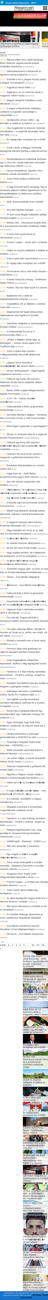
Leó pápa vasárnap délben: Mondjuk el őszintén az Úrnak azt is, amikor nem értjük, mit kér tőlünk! (23, 632)
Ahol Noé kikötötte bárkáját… (21, 210)
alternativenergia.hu (25, 218)
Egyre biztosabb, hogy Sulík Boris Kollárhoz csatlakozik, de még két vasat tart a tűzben (22, 725)
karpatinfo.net (5, 518)
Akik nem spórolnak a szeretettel (23, 846)
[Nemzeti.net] (24, 8)
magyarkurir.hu (28, 67)
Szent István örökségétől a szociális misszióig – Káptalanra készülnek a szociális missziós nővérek (22, 865)
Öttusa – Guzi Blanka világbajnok (23, 577)
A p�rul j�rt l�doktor (18, 538)
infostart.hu (32, 75)
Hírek (2, 52)
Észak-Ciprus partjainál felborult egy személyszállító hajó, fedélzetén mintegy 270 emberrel (22, 714)
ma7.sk (33, 88)
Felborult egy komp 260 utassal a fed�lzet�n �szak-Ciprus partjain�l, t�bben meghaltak (23, 445)
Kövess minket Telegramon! (17, 3)
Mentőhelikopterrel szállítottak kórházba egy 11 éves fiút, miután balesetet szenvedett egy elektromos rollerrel (23, 162)
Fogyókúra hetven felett (18, 87)
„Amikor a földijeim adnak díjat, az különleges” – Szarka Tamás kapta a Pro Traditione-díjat (20, 343)
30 (43, 945)
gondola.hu (14, 104)
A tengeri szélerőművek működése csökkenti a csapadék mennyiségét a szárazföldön (20, 111)
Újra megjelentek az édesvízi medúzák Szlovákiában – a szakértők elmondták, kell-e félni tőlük (22, 131)
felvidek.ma (29, 83)
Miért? (34, 3)
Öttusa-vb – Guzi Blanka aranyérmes (25, 934)
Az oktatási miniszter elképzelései (23, 543)
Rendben (36, 1295)
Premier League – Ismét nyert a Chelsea (27, 242)
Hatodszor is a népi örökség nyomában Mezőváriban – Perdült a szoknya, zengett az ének (22, 675)
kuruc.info (39, 366)
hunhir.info (41, 548)
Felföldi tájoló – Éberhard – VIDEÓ (24, 841)
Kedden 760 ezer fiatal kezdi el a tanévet (27, 287)
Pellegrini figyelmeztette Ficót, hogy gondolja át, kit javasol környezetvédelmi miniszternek (21, 833)
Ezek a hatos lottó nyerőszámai (22, 258)
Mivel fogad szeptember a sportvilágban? (27, 426)
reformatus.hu (5, 850)
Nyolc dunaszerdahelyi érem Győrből (25, 201)
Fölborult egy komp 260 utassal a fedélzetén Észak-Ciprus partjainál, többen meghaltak (21, 382)
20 (38, 945)
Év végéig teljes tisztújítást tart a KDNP (26, 139)
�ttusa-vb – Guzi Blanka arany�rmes (26, 585)
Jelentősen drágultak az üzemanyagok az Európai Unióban (19, 45)
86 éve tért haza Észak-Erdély (22, 548)
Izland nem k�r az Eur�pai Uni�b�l (26, 782)
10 (33, 945)
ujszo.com (14, 135)
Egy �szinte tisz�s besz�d (21, 498)
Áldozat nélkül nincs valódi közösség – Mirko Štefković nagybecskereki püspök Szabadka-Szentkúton (22, 63)
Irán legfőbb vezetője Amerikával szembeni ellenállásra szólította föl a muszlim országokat (22, 702)
